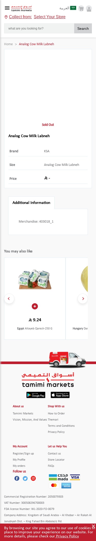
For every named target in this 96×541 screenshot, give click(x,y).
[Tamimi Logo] (21, 9)
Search (83, 28)
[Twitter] (25, 478)
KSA (46, 151)
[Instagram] (33, 478)
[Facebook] (17, 478)
